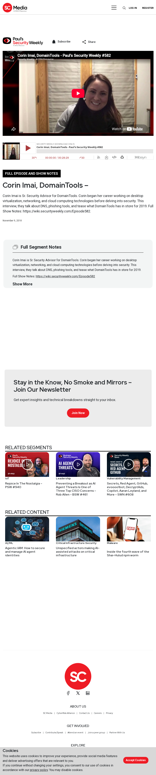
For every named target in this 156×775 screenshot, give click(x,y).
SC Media (47, 713)
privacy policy (39, 770)
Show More (22, 284)
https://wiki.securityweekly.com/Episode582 (65, 276)
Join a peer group (96, 732)
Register (148, 7)
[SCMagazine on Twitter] (78, 693)
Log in (133, 7)
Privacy (109, 713)
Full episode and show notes (31, 173)
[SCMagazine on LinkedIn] (87, 693)
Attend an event (75, 732)
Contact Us (84, 713)
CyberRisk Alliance (66, 713)
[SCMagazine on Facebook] (68, 693)
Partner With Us (117, 732)
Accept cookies (136, 760)
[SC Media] (15, 7)
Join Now (78, 413)
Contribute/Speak (54, 732)
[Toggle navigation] (114, 7)
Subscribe (36, 732)
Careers (98, 713)
